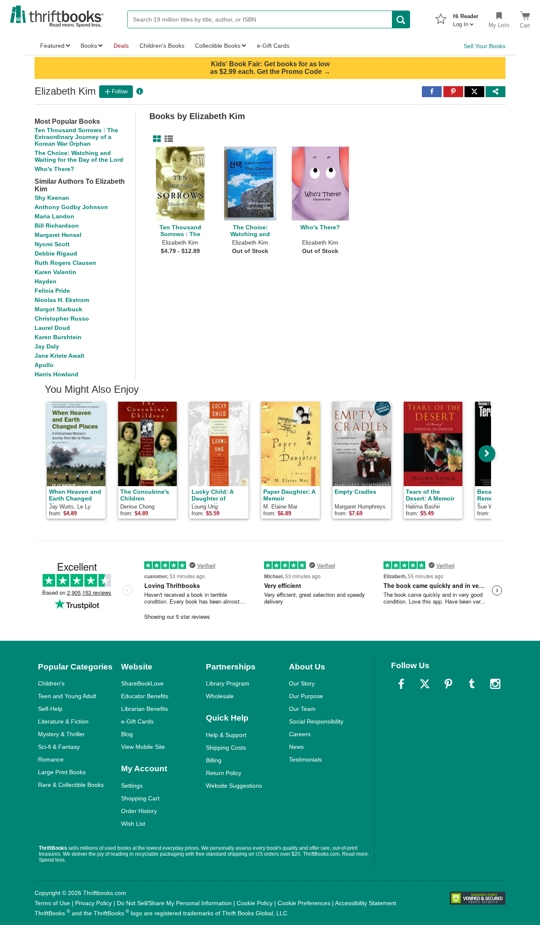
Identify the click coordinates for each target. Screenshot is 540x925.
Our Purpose (306, 696)
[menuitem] (465, 17)
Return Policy (223, 773)
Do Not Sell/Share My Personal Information (174, 903)
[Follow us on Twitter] (425, 684)
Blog (127, 734)
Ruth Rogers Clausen (65, 262)
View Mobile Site (143, 746)
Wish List (133, 823)
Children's (51, 683)
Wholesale (220, 696)
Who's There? (54, 169)
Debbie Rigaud (56, 253)
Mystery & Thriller (61, 734)
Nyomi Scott (52, 244)
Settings (132, 785)
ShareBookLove (142, 683)
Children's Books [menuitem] (162, 45)
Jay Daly (47, 346)
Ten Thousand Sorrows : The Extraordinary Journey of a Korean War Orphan (76, 137)
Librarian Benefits (144, 708)
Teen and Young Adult (67, 696)
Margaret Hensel (58, 234)
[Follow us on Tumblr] (472, 684)
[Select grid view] (155, 139)
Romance (51, 759)
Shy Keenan (52, 197)
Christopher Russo (62, 318)
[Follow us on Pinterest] (448, 684)
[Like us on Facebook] (401, 684)
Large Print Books (62, 772)
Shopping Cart (140, 798)
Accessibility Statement (365, 903)
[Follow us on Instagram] (495, 684)
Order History (139, 811)
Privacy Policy (93, 903)
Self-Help (50, 708)
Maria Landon (54, 216)
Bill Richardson (57, 225)
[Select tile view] (167, 139)
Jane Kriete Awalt (59, 355)
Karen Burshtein (58, 337)
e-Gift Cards (137, 721)
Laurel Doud (52, 327)
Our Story (302, 683)
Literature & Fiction (63, 721)
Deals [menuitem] (121, 45)
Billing (213, 760)
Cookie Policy (255, 903)
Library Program (227, 683)
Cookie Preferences (304, 903)
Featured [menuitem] (52, 45)
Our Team (302, 708)
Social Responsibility (316, 721)
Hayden (46, 281)
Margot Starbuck (58, 309)
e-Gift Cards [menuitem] (273, 45)
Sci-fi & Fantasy (59, 746)
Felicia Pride (52, 290)
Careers (299, 734)
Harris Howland (56, 374)
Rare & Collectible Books (71, 784)
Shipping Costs (226, 747)
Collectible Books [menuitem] (217, 45)
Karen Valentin (55, 272)
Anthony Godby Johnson (71, 207)
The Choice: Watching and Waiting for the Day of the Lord (79, 156)
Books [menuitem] (89, 45)
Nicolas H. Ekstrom (62, 300)
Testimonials (305, 759)
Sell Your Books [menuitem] (484, 46)
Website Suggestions (234, 785)
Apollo (44, 365)
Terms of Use (52, 903)
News (296, 746)
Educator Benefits (144, 696)
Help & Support (226, 735)
